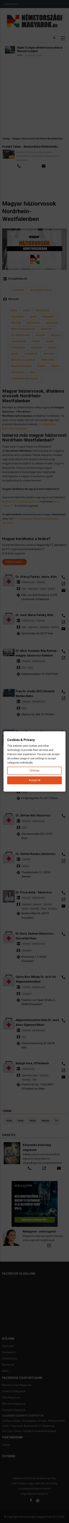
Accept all (34, 780)
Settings (34, 770)
